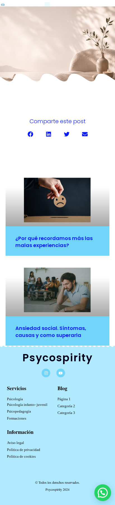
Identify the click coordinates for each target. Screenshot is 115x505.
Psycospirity (57, 357)
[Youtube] (60, 373)
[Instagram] (46, 373)
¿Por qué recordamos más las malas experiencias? (54, 242)
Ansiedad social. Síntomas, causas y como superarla (50, 332)
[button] (47, 4)
